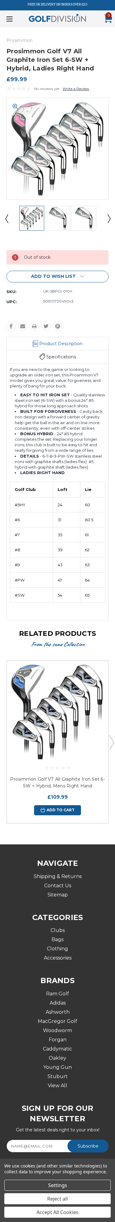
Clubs (58, 930)
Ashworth (58, 1012)
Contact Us (57, 885)
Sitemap (58, 895)
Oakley (57, 1058)
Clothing (57, 949)
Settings (57, 1185)
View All (57, 1085)
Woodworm (57, 1030)
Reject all (57, 1198)
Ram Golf (57, 994)
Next (108, 218)
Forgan (58, 1040)
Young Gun (57, 1067)
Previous (6, 218)
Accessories (57, 958)
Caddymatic (57, 1049)
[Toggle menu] (16, 18)
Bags (57, 939)
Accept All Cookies (57, 1212)
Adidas (58, 1003)
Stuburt (58, 1076)
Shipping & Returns (58, 876)
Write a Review (76, 88)
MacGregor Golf (57, 1021)
